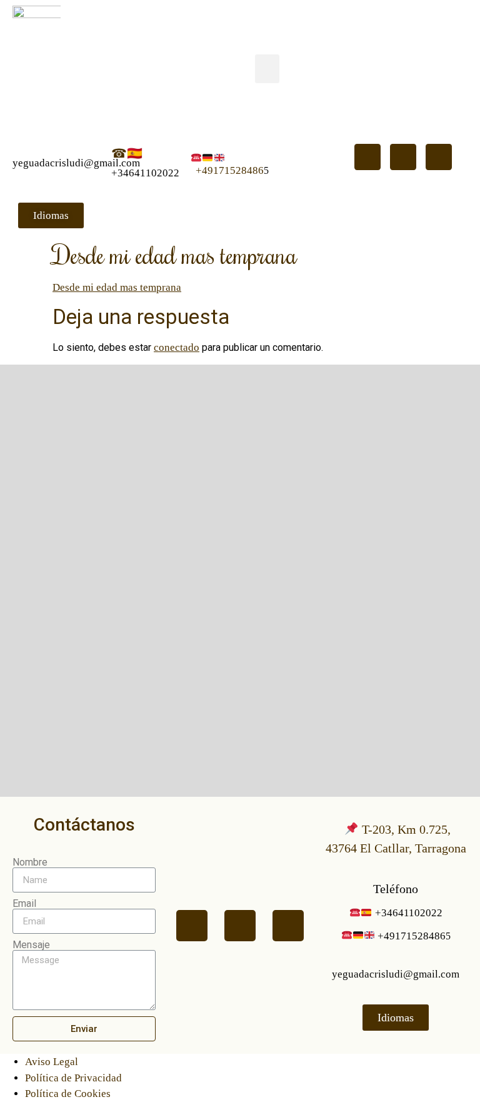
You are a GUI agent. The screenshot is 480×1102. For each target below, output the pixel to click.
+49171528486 (230, 170)
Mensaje (31, 945)
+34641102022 (145, 173)
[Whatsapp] (367, 157)
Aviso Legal (51, 1062)
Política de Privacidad (73, 1078)
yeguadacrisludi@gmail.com (76, 163)
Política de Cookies (68, 1093)
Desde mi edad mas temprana (116, 287)
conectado (176, 347)
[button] (267, 69)
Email (24, 904)
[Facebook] (403, 157)
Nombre (30, 862)
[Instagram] (439, 157)
